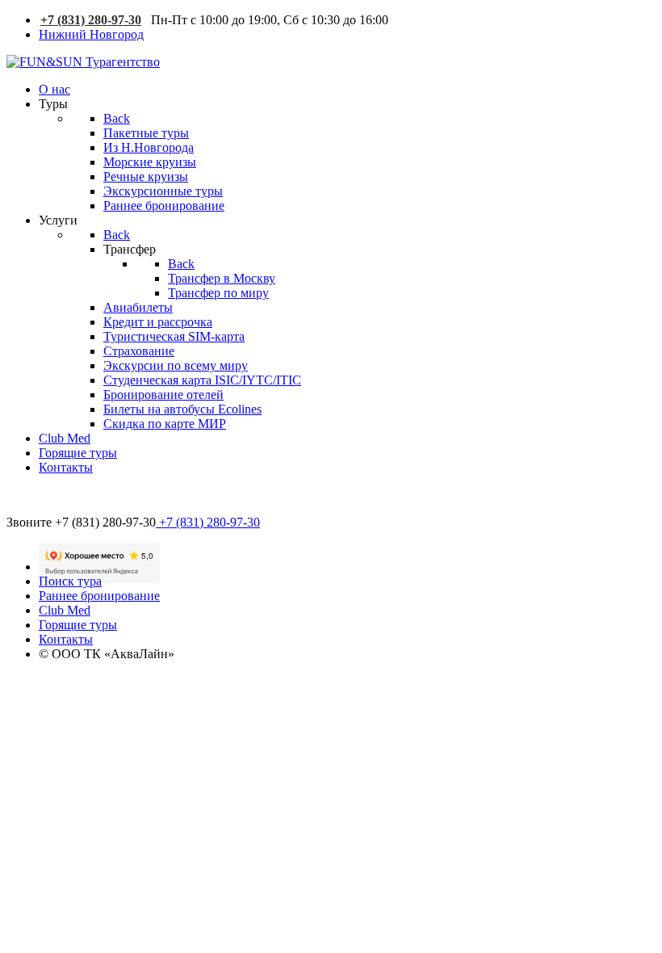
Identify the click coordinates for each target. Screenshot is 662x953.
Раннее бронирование (99, 595)
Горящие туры (78, 625)
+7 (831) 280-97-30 (90, 20)
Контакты (66, 639)
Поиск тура (70, 581)
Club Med (64, 610)
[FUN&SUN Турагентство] (83, 62)
